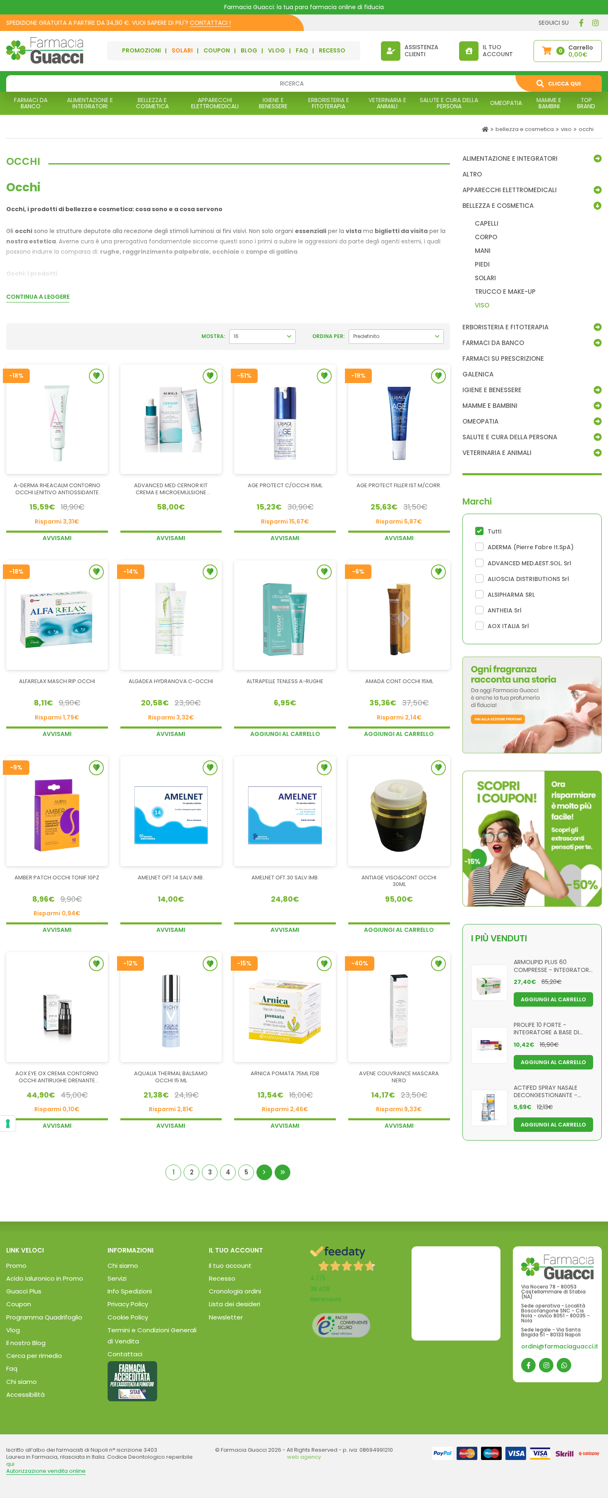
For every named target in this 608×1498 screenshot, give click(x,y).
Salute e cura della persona (509, 437)
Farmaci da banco (493, 343)
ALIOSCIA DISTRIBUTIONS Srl (528, 579)
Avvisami (57, 538)
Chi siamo (21, 1381)
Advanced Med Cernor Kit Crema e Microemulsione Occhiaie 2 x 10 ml (171, 489)
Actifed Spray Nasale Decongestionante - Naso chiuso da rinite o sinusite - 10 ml (550, 1091)
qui (10, 1464)
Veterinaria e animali (496, 453)
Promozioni (141, 50)
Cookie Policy (128, 1317)
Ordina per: (328, 336)
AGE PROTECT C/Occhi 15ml (285, 485)
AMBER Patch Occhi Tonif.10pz (56, 877)
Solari (182, 50)
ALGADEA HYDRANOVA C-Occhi (171, 681)
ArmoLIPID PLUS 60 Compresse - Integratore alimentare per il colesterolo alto (553, 965)
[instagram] (595, 23)
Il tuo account (230, 1265)
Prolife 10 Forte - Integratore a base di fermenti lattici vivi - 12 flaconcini (549, 1028)
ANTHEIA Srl (505, 610)
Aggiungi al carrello (285, 734)
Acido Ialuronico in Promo (44, 1278)
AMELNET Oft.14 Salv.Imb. (171, 877)
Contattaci (125, 1354)
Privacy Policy (128, 1304)
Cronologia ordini (235, 1291)
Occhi (586, 129)
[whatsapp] (564, 1365)
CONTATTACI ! (210, 23)
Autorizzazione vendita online (46, 1471)
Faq (11, 1368)
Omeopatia (480, 421)
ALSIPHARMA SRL (511, 595)
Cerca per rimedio (34, 1355)
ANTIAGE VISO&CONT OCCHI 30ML (398, 881)
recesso (332, 50)
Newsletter (226, 1317)
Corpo (486, 237)
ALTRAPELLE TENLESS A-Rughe (285, 681)
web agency (304, 1457)
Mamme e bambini (489, 406)
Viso (566, 129)
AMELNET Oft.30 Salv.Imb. (285, 877)
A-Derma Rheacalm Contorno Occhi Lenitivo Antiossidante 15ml (57, 489)
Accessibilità (25, 1394)
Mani (483, 251)
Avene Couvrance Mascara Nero (399, 1077)
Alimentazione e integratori (510, 158)
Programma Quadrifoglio (44, 1317)
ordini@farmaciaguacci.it (559, 1346)
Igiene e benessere (492, 390)
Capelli (486, 223)
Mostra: (213, 336)
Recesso (222, 1278)
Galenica (477, 374)
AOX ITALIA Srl (508, 626)
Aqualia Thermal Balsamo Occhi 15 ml (171, 1077)
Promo (16, 1265)
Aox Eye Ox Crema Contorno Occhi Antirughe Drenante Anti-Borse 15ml (56, 1077)
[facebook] (581, 23)
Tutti (494, 531)
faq (302, 50)
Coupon (216, 50)
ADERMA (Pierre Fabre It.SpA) (531, 547)
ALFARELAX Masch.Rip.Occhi (57, 681)
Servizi (117, 1278)
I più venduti (499, 938)
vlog (276, 50)
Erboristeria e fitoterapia (505, 327)
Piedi (482, 264)
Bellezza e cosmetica (524, 129)
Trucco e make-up (505, 291)
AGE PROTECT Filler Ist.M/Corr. (399, 485)
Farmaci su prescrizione (503, 358)
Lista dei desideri (234, 1304)
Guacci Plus (23, 1291)
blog (249, 50)
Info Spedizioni (130, 1291)
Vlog (13, 1330)
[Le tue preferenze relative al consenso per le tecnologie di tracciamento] (8, 1123)
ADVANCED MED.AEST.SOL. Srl (529, 563)
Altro (472, 174)
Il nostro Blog (25, 1342)
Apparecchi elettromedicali (509, 190)
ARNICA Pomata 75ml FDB (285, 1073)
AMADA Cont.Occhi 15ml (399, 681)
